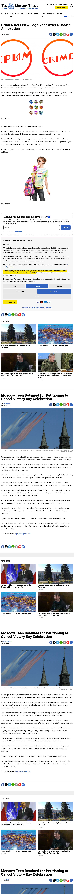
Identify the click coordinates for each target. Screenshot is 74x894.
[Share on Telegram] (57, 34)
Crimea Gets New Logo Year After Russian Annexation (36, 27)
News (6, 14)
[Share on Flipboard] (67, 34)
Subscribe (65, 227)
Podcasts (50, 14)
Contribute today (61, 7)
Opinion (37, 14)
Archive (59, 14)
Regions (21, 14)
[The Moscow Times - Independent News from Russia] (19, 6)
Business (29, 14)
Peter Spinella (7, 404)
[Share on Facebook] (50, 34)
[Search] (72, 16)
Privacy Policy (18, 231)
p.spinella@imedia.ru (23, 534)
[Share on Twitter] (54, 34)
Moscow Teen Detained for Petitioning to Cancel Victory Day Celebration (34, 397)
